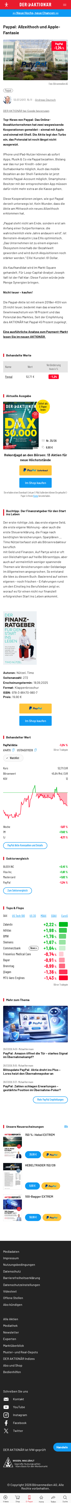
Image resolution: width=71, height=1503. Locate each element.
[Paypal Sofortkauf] (35, 708)
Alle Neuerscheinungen (59, 1126)
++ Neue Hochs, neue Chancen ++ (36, 13)
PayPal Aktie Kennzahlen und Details (25, 845)
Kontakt (18, 1399)
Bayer (6, 960)
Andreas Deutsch (45, 99)
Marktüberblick (13, 1345)
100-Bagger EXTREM (39, 1196)
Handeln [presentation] (62, 1447)
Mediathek (10, 1325)
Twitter (18, 1431)
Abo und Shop (12, 1365)
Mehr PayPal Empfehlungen (50, 1099)
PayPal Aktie (10, 745)
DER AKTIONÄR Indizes (19, 1358)
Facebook (19, 1423)
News (33, 948)
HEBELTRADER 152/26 (40, 1165)
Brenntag (8, 966)
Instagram (20, 1415)
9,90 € (32, 1185)
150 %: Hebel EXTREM (40, 1134)
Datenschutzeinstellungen (21, 1285)
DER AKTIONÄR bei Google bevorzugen (26, 111)
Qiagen (7, 972)
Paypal (8, 90)
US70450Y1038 (25, 750)
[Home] (41, 1498)
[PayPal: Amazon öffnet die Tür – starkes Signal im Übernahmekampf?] (35, 1024)
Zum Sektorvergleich (17, 890)
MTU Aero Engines (14, 978)
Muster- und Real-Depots (20, 1352)
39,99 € (33, 1154)
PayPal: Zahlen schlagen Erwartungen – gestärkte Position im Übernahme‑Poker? (32, 1088)
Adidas (7, 930)
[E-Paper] (29, 1498)
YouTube (19, 1407)
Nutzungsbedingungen (19, 1264)
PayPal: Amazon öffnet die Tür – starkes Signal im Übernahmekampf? (35, 1055)
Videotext (10, 1291)
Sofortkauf (42, 470)
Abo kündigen (12, 1304)
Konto (35, 495)
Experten (9, 1339)
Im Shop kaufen (35, 483)
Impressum (11, 1258)
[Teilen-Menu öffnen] (53, 1498)
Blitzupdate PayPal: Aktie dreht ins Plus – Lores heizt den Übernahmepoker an (32, 1071)
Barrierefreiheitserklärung (21, 1278)
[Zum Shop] (18, 1498)
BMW (6, 936)
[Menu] (66, 4)
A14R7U (7, 750)
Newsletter (11, 1332)
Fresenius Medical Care (17, 954)
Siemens (8, 942)
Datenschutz (12, 1271)
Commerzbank (12, 948)
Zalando (7, 924)
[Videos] (6, 1498)
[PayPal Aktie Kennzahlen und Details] (35, 802)
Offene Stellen (13, 1298)
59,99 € (33, 1217)
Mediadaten (11, 1251)
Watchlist (14, 758)
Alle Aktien (10, 1319)
